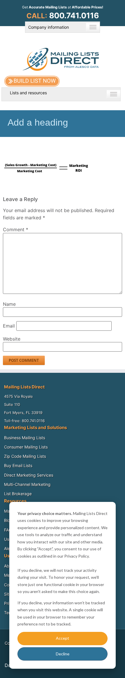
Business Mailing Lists (24, 437)
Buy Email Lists (18, 465)
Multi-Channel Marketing (27, 484)
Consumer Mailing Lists (26, 446)
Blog (8, 520)
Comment (15, 229)
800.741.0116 (74, 15)
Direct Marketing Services (28, 475)
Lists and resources (28, 92)
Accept (62, 638)
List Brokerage (18, 493)
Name (9, 304)
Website (11, 339)
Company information (48, 27)
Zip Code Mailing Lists (25, 456)
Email (9, 325)
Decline (62, 653)
